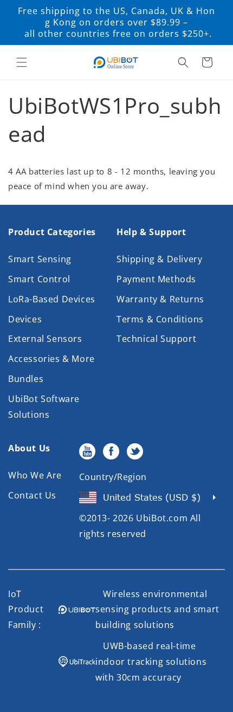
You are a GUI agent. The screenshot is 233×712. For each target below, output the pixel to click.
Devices (25, 319)
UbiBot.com (161, 518)
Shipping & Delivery (159, 259)
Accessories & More (51, 359)
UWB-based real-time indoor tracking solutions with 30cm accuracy (150, 661)
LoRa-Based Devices (51, 299)
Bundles (25, 379)
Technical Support (156, 339)
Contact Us (32, 495)
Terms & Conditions (160, 319)
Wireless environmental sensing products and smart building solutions (157, 609)
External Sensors (45, 339)
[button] (22, 62)
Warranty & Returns (160, 299)
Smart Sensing (40, 259)
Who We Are (35, 475)
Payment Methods (156, 279)
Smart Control (39, 279)
